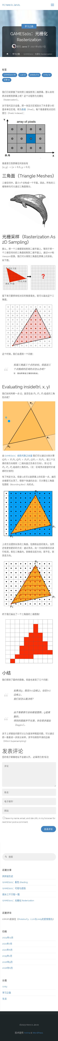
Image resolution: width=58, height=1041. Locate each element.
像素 (24, 109)
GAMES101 (10, 75)
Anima (27, 1032)
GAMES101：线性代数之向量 (18, 455)
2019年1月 (7, 956)
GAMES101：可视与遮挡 (14, 888)
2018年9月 (7, 962)
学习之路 (29, 26)
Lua (23, 75)
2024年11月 (7, 937)
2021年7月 (7, 943)
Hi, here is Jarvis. (11, 4)
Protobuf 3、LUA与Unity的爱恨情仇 (35, 919)
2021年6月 (7, 950)
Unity (46, 75)
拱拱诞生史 (7, 876)
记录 (7, 80)
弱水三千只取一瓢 (11, 894)
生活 (4, 999)
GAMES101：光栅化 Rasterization (18, 900)
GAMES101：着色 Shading (15, 882)
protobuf (34, 75)
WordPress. (37, 1032)
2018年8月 (7, 968)
